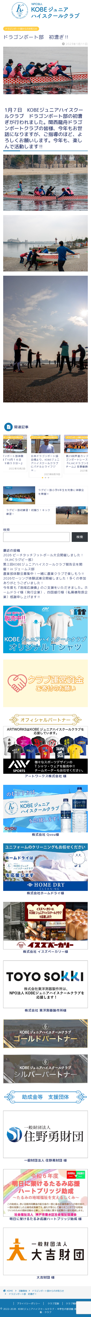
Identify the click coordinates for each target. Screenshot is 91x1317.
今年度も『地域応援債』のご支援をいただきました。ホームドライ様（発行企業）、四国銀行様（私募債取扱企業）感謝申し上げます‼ (45, 592)
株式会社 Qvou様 (45, 834)
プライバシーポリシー (28, 1303)
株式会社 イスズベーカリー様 (45, 951)
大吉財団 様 (46, 1277)
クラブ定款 (53, 1303)
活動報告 (23, 1290)
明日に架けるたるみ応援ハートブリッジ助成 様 (46, 1219)
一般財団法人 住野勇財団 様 (45, 1160)
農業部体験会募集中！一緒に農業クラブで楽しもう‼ (43, 573)
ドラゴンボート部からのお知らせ (21, 28)
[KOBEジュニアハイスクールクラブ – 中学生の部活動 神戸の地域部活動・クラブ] (45, 17)
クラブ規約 (70, 1303)
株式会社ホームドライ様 (45, 893)
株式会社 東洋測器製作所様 (45, 1010)
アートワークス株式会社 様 (45, 776)
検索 (6, 530)
